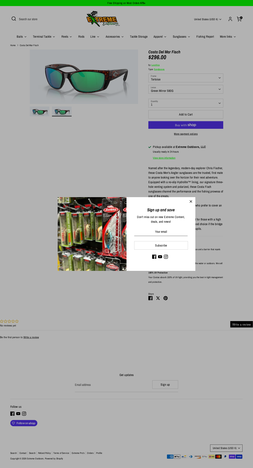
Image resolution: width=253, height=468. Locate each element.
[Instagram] (166, 257)
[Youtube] (160, 257)
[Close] (191, 201)
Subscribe (161, 245)
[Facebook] (154, 257)
